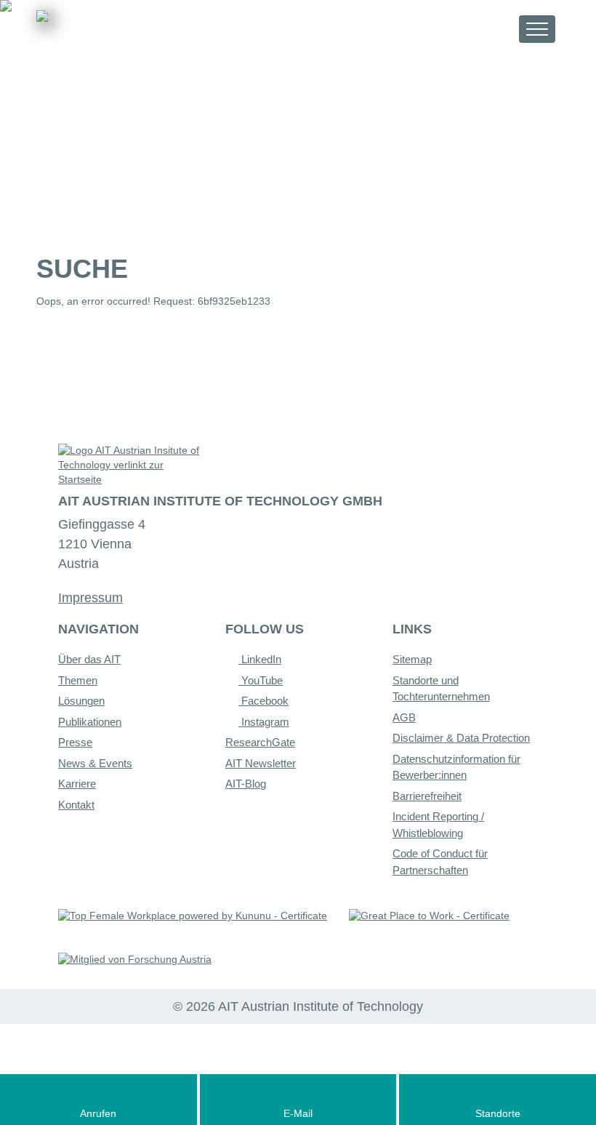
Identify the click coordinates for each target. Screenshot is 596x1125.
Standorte (497, 1113)
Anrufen (98, 1113)
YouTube (260, 680)
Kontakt (76, 804)
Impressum (90, 597)
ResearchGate (260, 742)
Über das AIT (89, 659)
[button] (495, 29)
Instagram (263, 722)
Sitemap (412, 659)
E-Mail (298, 1113)
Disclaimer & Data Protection (461, 738)
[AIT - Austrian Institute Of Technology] (117, 34)
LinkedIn (259, 659)
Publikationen (89, 722)
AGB (404, 717)
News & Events (95, 763)
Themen (77, 680)
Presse (75, 742)
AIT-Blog (245, 783)
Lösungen (81, 700)
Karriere (77, 783)
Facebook (263, 700)
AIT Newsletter (260, 763)
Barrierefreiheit (427, 796)
